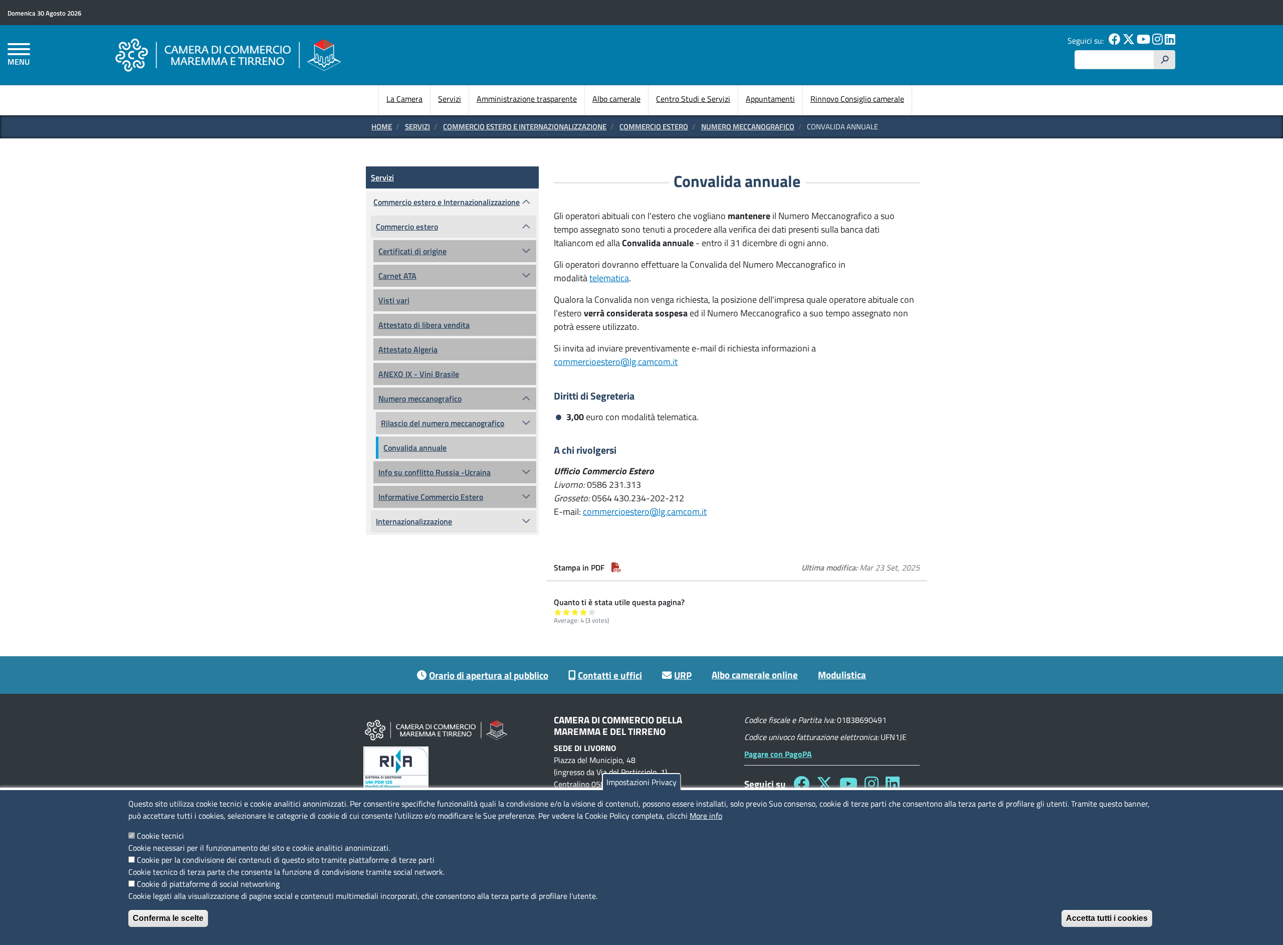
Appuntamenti (770, 99)
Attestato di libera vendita (424, 325)
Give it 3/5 (575, 612)
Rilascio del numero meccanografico (442, 423)
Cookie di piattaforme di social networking (208, 884)
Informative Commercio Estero (430, 497)
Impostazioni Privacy (641, 782)
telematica (609, 278)
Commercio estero (653, 126)
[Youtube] (1143, 41)
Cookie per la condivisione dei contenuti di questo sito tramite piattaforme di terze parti (286, 860)
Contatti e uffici (610, 675)
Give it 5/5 (592, 612)
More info (706, 816)
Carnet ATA (397, 276)
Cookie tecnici (160, 836)
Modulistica (842, 674)
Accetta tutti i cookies (1107, 918)
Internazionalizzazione (414, 521)
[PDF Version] (616, 567)
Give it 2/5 (566, 612)
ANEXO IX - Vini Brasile (418, 374)
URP (683, 675)
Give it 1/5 (558, 612)
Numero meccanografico (747, 126)
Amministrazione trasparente (527, 99)
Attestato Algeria (408, 349)
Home (381, 126)
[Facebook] (1115, 41)
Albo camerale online (755, 674)
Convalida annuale (415, 448)
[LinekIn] (1170, 41)
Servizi (449, 99)
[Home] (228, 55)
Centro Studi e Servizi (693, 99)
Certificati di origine (412, 251)
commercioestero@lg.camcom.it (616, 361)
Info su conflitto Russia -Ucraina (434, 472)
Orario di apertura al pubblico (488, 675)
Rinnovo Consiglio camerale (857, 99)
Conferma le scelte (168, 918)
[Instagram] (1157, 41)
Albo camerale (616, 99)
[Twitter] (1129, 41)
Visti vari (393, 300)
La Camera (404, 99)
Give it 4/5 (583, 612)
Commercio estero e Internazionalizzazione (524, 126)
